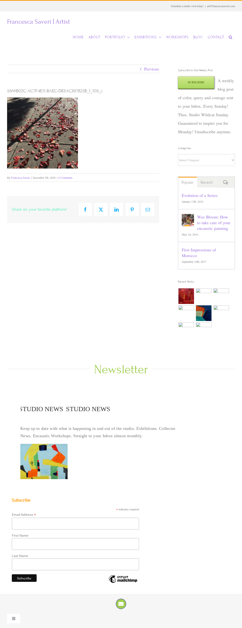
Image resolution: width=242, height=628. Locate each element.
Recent (206, 182)
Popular (188, 182)
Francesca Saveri (20, 177)
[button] (230, 37)
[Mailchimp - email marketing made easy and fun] (123, 582)
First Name (20, 535)
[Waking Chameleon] (203, 296)
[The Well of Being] (186, 313)
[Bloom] (186, 296)
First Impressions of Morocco (199, 252)
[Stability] (203, 330)
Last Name (20, 556)
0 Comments (65, 177)
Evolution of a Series (200, 195)
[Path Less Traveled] (186, 330)
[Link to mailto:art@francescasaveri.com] (121, 604)
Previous (151, 69)
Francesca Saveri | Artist (38, 21)
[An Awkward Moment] (203, 313)
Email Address (24, 514)
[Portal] (221, 313)
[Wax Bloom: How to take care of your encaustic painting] (188, 218)
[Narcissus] (221, 296)
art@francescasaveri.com (221, 6)
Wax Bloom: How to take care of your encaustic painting (213, 222)
